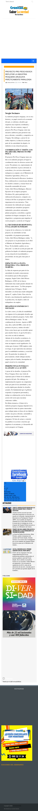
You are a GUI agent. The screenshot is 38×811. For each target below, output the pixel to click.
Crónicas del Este (17, 805)
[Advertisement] (19, 39)
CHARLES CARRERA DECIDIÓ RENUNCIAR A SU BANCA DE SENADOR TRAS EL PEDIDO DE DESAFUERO (24, 509)
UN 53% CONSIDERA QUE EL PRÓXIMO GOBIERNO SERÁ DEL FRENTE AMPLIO (22, 549)
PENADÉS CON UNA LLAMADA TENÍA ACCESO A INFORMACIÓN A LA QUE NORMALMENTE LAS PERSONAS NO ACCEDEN (24, 530)
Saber (19, 12)
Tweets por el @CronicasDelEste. (12, 681)
